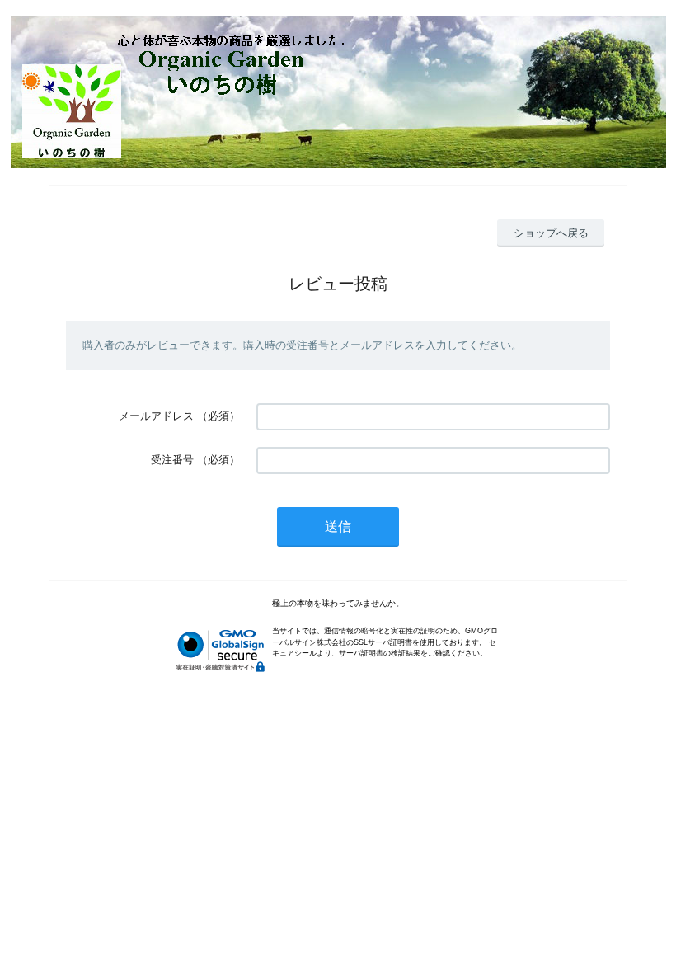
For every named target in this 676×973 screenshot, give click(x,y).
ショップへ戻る (551, 233)
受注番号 (172, 460)
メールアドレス (156, 416)
